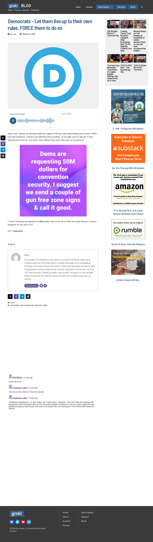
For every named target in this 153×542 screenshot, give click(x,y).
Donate (89, 7)
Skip (14, 34)
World (133, 7)
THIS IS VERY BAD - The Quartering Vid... (126, 68)
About (65, 516)
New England (103, 7)
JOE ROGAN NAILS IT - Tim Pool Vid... (113, 33)
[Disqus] (53, 403)
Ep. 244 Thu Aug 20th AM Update (128, 168)
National (121, 7)
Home (78, 7)
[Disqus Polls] (53, 340)
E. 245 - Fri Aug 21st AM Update (128, 128)
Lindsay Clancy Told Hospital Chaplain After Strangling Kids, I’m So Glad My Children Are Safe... (125, 41)
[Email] (41, 285)
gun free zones (41, 305)
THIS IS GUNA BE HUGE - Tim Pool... (140, 67)
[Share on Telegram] (22, 296)
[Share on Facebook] (16, 296)
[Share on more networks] (28, 296)
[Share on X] (10, 296)
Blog (13, 303)
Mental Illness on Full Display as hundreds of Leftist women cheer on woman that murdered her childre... (140, 41)
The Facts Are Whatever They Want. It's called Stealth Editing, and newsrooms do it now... (113, 73)
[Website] (45, 285)
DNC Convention (27, 305)
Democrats (15, 305)
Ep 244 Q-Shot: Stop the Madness (128, 244)
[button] (142, 7)
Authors (66, 521)
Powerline (17, 231)
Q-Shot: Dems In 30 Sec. (128, 280)
